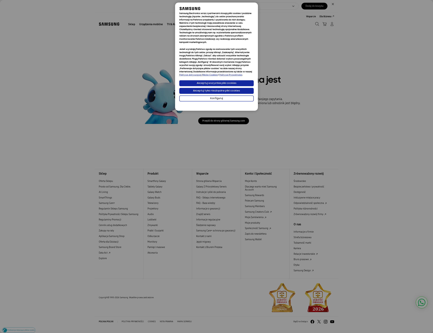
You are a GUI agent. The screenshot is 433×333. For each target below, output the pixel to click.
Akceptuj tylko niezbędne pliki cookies (216, 91)
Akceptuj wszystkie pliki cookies (216, 83)
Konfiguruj (216, 98)
